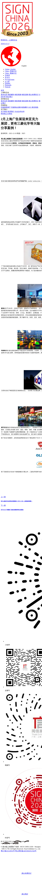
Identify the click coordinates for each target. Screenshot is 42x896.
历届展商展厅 (6, 107)
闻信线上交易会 (6, 113)
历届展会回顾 (16, 107)
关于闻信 (4, 111)
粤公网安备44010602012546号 (25, 851)
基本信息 (4, 94)
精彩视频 (18, 94)
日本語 (7, 75)
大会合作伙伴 (19, 111)
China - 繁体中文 (11, 73)
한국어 (7, 77)
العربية (7, 81)
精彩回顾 (25, 94)
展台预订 (9, 97)
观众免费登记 (33, 94)
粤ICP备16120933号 (8, 851)
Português (8, 85)
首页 (2, 90)
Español (7, 83)
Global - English (10, 69)
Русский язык (9, 79)
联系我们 (11, 111)
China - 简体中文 (11, 71)
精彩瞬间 (11, 94)
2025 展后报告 (33, 107)
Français (7, 87)
